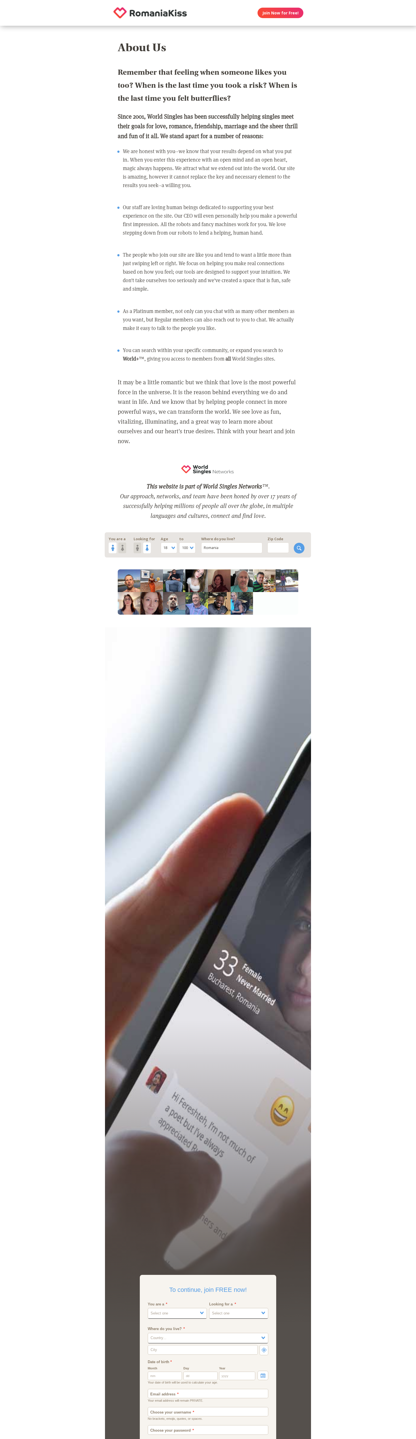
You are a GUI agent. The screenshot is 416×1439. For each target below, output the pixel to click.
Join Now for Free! (280, 13)
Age (164, 539)
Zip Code (275, 539)
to (181, 539)
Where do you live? (218, 539)
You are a (117, 539)
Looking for (144, 539)
